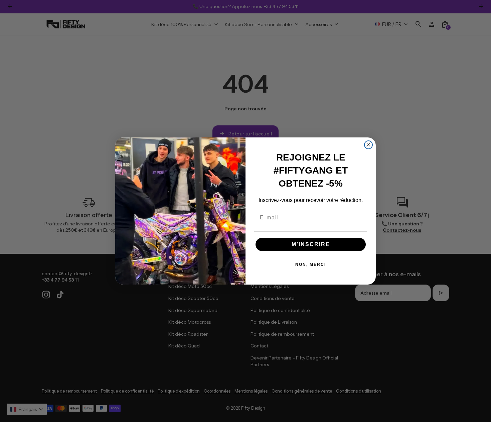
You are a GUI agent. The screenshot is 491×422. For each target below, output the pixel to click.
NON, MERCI (310, 264)
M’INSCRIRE (311, 244)
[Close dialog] (368, 145)
